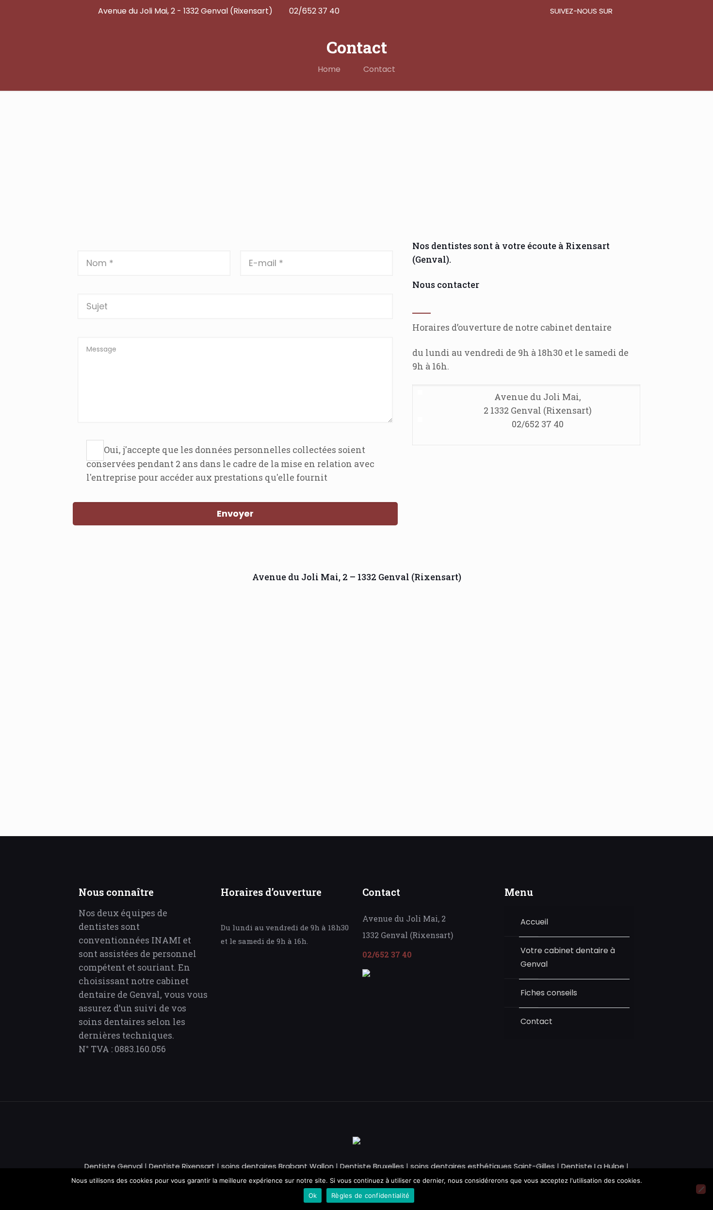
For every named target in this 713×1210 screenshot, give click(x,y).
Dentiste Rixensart (183, 1166)
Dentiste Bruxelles (373, 1166)
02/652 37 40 (314, 11)
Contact (379, 69)
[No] (701, 1189)
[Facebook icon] (620, 11)
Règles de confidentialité (370, 1195)
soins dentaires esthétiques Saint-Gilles (483, 1166)
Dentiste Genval (113, 1166)
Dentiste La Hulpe (593, 1166)
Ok (312, 1195)
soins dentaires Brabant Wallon (278, 1166)
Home (329, 69)
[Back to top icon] (624, 1122)
